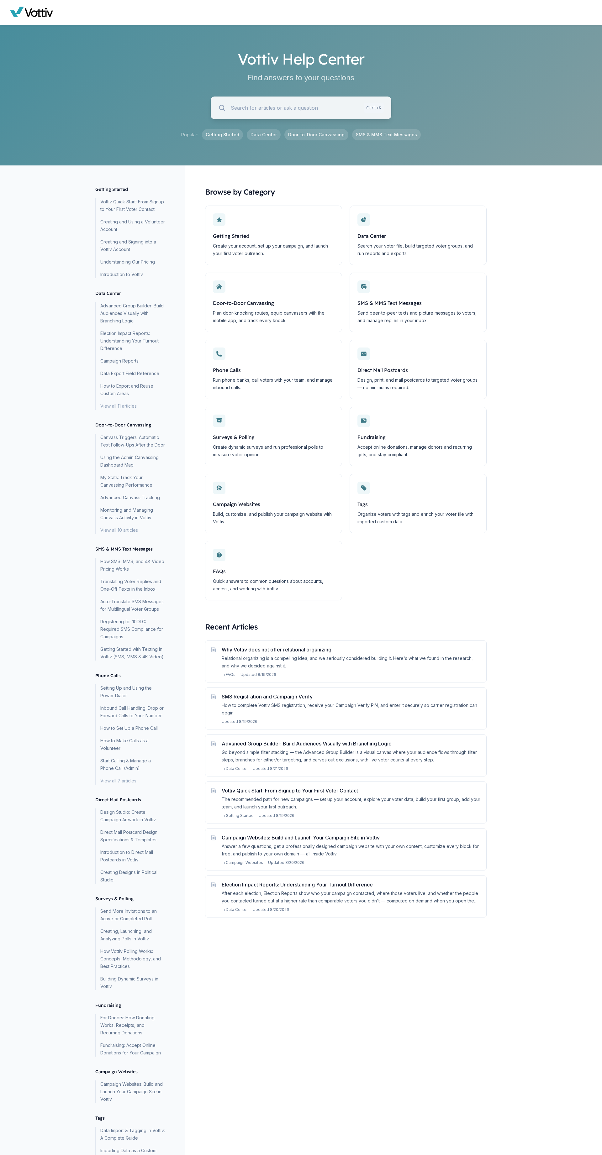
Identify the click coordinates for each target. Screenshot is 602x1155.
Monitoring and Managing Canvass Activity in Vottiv (126, 513)
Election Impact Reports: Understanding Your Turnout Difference (129, 341)
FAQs (219, 571)
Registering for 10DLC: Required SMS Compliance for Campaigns (131, 629)
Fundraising (371, 437)
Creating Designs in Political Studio (128, 876)
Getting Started (222, 134)
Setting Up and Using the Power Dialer (126, 691)
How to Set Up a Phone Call (129, 728)
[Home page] (31, 12)
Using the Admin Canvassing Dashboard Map (129, 461)
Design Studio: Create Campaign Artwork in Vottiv (128, 815)
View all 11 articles (118, 406)
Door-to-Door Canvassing (316, 134)
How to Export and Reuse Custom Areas (126, 389)
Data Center (264, 134)
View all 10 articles (119, 530)
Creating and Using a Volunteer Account (132, 225)
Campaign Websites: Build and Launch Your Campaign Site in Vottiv (131, 1091)
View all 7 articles (118, 780)
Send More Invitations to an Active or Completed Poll (128, 914)
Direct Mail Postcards (382, 370)
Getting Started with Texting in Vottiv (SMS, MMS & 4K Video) (132, 652)
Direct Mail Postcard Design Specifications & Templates (128, 835)
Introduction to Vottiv (121, 274)
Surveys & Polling (234, 437)
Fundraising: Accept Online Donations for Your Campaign (130, 1049)
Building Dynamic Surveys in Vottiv (129, 982)
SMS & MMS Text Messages (386, 134)
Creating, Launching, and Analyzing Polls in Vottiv (126, 934)
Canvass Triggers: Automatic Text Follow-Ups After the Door (132, 441)
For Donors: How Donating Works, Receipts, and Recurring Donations (127, 1025)
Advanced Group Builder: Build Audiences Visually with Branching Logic (132, 313)
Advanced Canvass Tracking (130, 497)
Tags (362, 504)
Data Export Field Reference (129, 373)
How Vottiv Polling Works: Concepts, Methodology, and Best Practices (130, 959)
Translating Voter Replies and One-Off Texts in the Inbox (130, 585)
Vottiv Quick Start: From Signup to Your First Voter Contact (132, 205)
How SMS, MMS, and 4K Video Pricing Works (132, 565)
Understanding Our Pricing (127, 261)
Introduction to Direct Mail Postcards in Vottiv (126, 855)
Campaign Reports (119, 360)
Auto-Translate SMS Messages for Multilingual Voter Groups (132, 605)
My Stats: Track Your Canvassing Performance (126, 481)
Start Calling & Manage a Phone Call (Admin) (125, 764)
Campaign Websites (236, 504)
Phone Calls (227, 370)
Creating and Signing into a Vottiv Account (128, 245)
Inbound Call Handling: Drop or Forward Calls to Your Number (132, 711)
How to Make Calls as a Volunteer (124, 744)
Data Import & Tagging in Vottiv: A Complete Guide (132, 1134)
